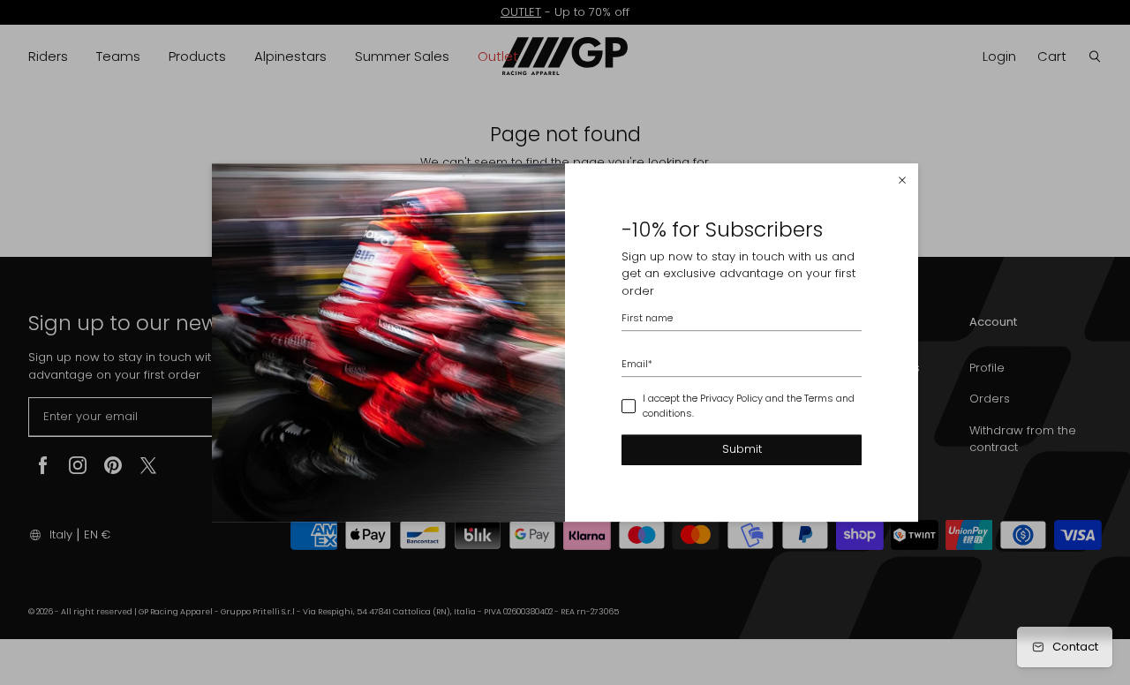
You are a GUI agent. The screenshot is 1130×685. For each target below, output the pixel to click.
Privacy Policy (731, 399)
